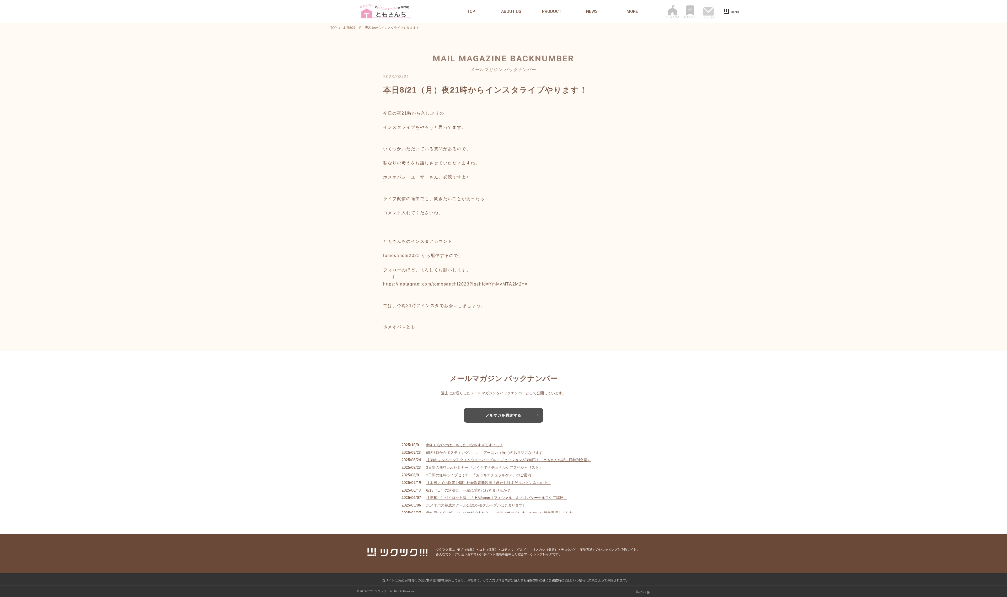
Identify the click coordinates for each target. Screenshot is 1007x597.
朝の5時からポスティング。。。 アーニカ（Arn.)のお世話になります (484, 452)
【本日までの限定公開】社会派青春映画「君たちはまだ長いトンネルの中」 (488, 483)
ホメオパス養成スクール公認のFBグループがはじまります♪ (475, 505)
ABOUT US (511, 11)
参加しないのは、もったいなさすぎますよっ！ (464, 445)
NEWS (592, 11)
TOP (471, 11)
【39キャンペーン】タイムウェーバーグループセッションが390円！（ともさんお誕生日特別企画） (508, 460)
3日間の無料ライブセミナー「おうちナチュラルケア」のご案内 (478, 475)
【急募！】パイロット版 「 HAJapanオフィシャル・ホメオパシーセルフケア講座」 (496, 498)
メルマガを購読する (503, 415)
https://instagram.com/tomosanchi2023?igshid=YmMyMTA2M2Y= (455, 284)
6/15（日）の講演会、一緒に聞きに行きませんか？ (468, 490)
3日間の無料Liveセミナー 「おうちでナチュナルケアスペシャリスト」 (484, 467)
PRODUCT (551, 11)
